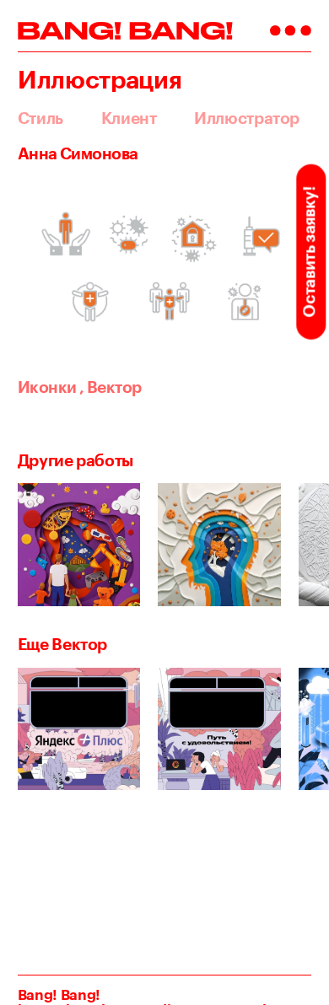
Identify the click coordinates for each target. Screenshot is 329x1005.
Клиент (129, 118)
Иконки (47, 387)
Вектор (110, 387)
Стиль (40, 118)
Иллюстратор (246, 118)
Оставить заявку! (308, 251)
